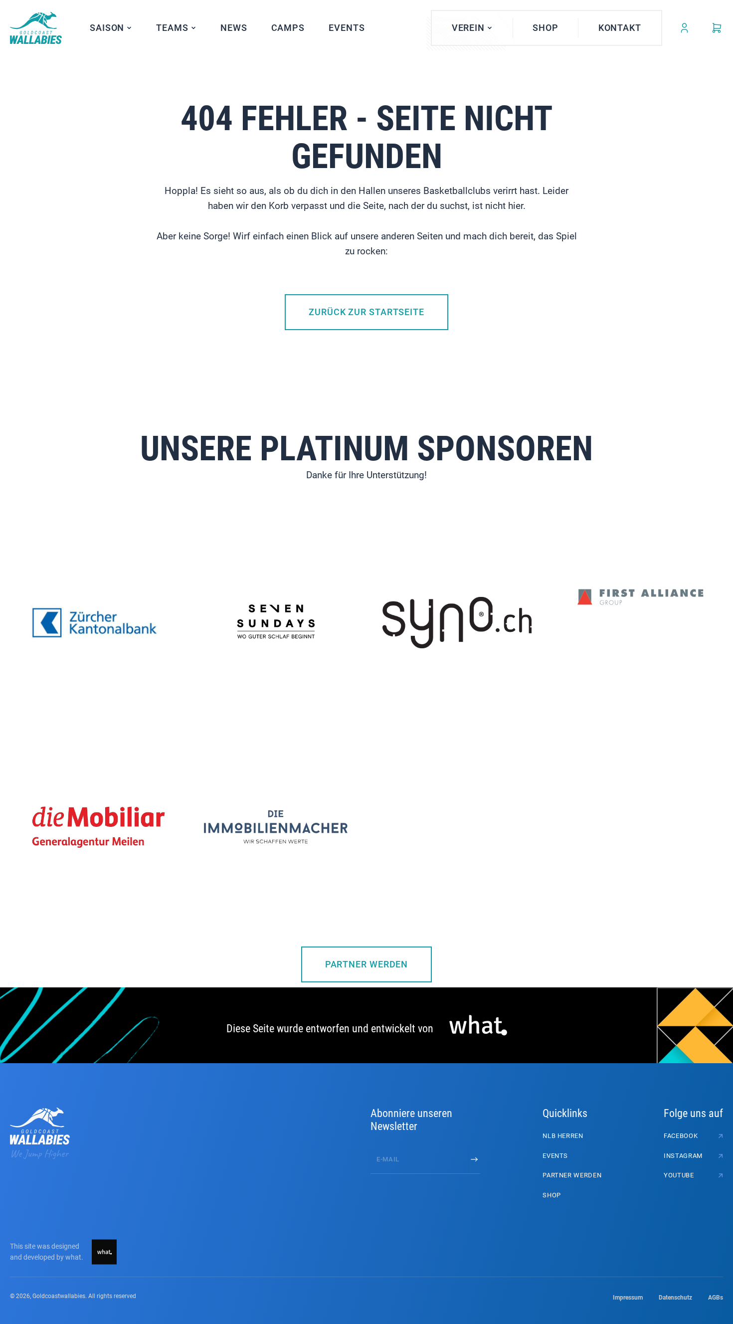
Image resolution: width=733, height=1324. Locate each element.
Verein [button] (468, 27)
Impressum (628, 1297)
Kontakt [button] (619, 27)
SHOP (552, 1195)
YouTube (679, 1175)
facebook (681, 1135)
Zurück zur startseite (366, 312)
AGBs (715, 1297)
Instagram (683, 1155)
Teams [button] (172, 27)
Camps (288, 27)
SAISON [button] (107, 27)
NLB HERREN (563, 1135)
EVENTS (347, 27)
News (233, 27)
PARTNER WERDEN (572, 1175)
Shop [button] (545, 27)
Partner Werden (366, 964)
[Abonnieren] (474, 1159)
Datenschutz (675, 1297)
